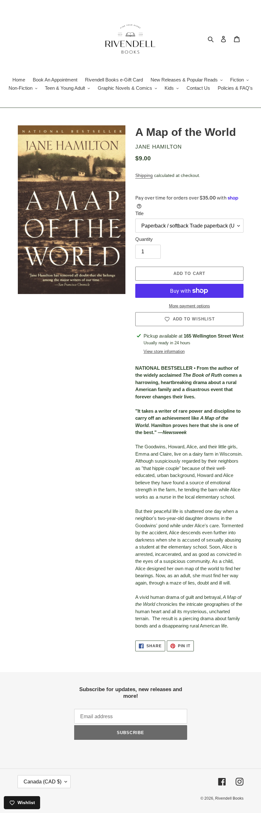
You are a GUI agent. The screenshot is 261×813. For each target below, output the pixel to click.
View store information (164, 351)
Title (139, 213)
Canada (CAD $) (42, 781)
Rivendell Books (229, 798)
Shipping (144, 175)
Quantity (144, 239)
